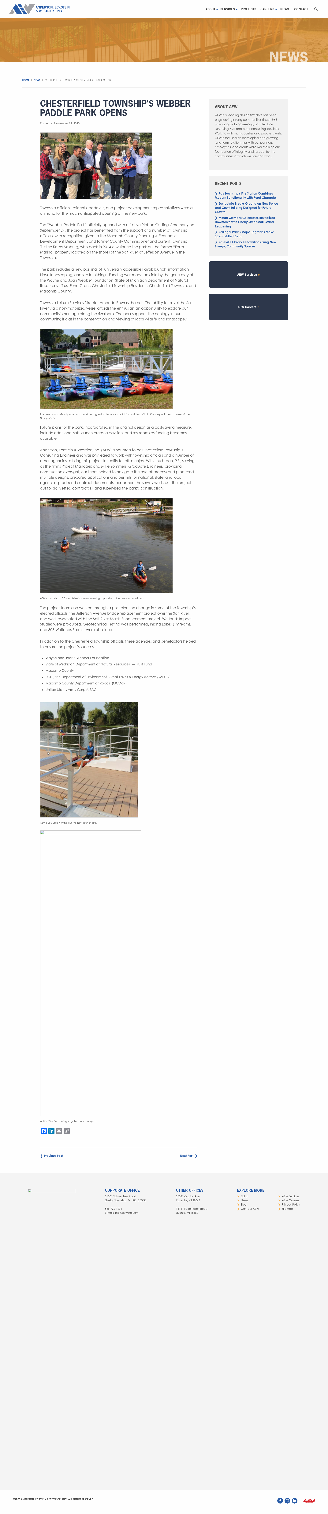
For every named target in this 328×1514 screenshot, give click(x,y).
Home (25, 80)
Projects (248, 9)
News (284, 9)
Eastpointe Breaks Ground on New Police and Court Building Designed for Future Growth (246, 208)
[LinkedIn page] (295, 1502)
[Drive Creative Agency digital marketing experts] (309, 1503)
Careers (267, 9)
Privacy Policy (291, 1204)
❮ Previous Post (51, 1156)
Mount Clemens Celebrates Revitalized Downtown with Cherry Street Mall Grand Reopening (245, 222)
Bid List (245, 1196)
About (210, 9)
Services (227, 9)
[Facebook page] (280, 1502)
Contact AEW (250, 1208)
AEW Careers (247, 307)
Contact (301, 9)
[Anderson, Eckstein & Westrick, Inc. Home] (40, 9)
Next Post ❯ (188, 1156)
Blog (244, 1204)
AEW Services (247, 275)
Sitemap (287, 1208)
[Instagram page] (288, 1502)
